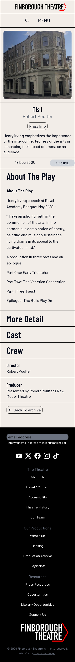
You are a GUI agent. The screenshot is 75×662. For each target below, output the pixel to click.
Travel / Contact (38, 487)
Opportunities (37, 594)
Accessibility (37, 497)
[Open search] (26, 20)
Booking (37, 546)
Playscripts (37, 566)
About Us (37, 477)
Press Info (37, 126)
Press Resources (37, 584)
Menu (44, 20)
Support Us (37, 614)
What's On (37, 536)
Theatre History (37, 507)
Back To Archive (27, 410)
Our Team (37, 517)
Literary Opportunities (37, 604)
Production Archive (37, 556)
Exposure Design (44, 653)
